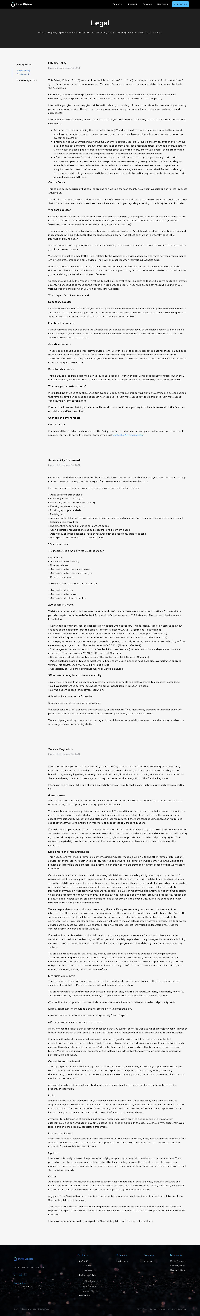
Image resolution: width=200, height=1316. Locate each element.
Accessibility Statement (23, 72)
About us (148, 1261)
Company (147, 4)
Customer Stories (178, 1270)
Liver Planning (89, 1286)
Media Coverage (178, 1261)
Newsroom (162, 4)
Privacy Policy (24, 64)
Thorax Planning (90, 1281)
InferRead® (83, 1261)
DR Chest (87, 1270)
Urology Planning (91, 1291)
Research (132, 4)
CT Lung (87, 1265)
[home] (21, 4)
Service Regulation (27, 80)
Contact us (180, 4)
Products (117, 4)
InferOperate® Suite (87, 1275)
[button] (118, 4)
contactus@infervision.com (128, 434)
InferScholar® (84, 1295)
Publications (122, 1261)
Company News (177, 1265)
